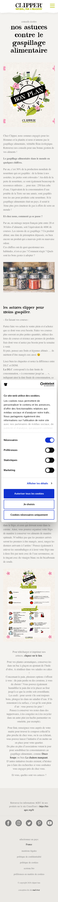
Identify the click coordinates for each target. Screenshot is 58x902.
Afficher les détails (37, 483)
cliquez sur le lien (33, 655)
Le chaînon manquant (36, 757)
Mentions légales (29, 850)
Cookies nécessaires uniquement (29, 514)
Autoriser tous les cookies (29, 493)
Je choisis (29, 504)
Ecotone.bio (29, 868)
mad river (36, 890)
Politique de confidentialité (29, 856)
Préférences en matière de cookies (29, 874)
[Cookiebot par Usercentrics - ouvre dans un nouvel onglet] (41, 384)
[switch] (49, 450)
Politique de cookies (29, 862)
